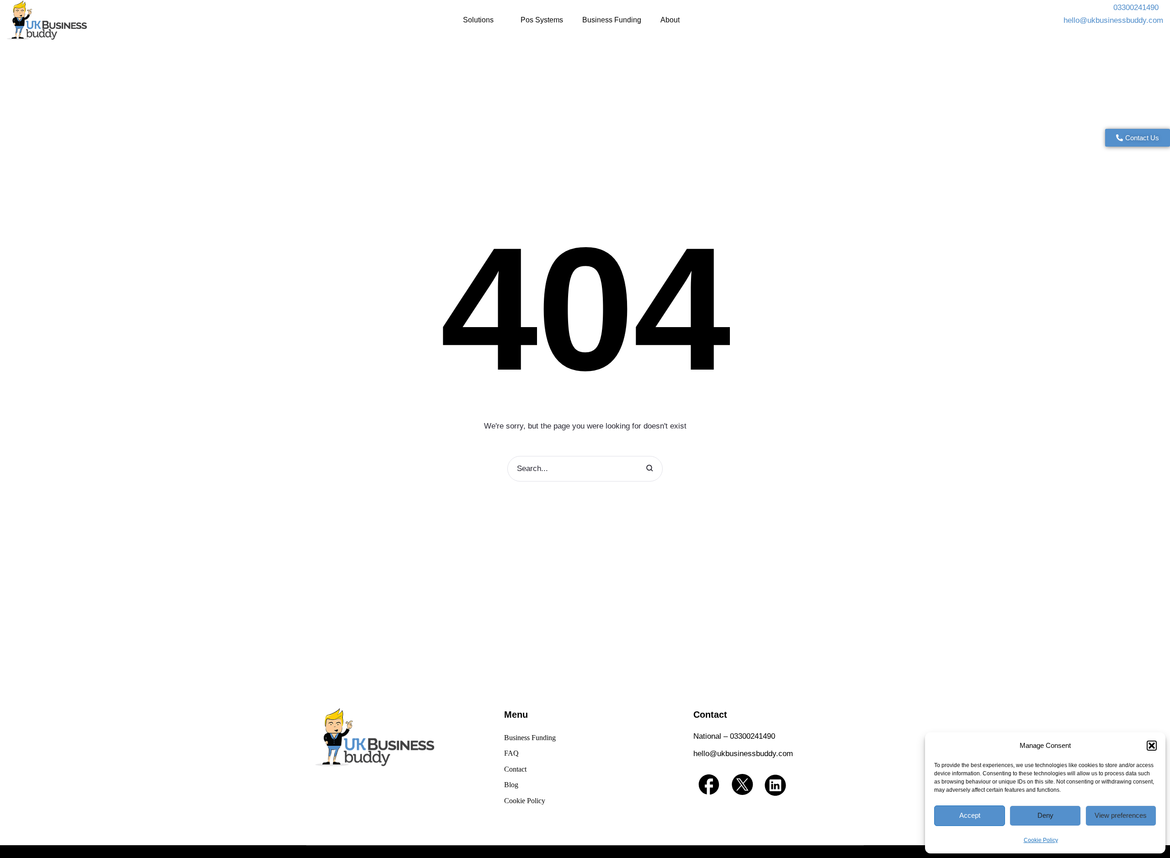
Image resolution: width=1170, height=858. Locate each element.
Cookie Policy (1041, 840)
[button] (1151, 745)
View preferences (1121, 815)
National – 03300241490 (734, 736)
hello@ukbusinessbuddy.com (1113, 20)
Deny (1045, 815)
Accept (969, 815)
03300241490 (1137, 7)
